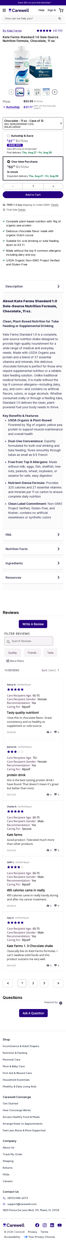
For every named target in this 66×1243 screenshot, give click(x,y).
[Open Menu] (4, 10)
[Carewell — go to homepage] (18, 10)
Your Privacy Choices (41, 1236)
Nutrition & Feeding (15, 1052)
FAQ (8, 534)
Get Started (10, 1103)
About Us (8, 1147)
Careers (8, 1181)
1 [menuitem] (22, 983)
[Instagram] (44, 1225)
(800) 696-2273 (17, 1198)
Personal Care (11, 1059)
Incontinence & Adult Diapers (21, 1046)
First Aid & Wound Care (17, 1073)
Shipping (8, 1161)
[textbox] (61, 671)
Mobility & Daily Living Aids (19, 1086)
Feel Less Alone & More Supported (24, 1130)
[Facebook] (37, 1225)
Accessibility (12, 1236)
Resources (13, 577)
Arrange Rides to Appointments (22, 1123)
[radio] (12, 652)
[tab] (33, 624)
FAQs (6, 1174)
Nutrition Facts (17, 549)
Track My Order (12, 1154)
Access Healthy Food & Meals (21, 1117)
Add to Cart (33, 194)
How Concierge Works (17, 1110)
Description (14, 286)
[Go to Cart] (61, 10)
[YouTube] (59, 1225)
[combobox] (51, 670)
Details (55, 205)
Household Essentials (16, 1079)
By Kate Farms (12, 30)
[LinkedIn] (52, 1225)
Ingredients (14, 563)
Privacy (32, 1231)
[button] (48, 732)
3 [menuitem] (44, 983)
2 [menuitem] (33, 983)
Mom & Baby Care (14, 1066)
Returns (8, 1167)
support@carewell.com (22, 1204)
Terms (44, 1231)
